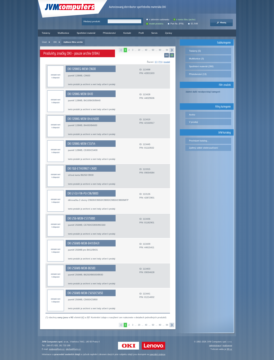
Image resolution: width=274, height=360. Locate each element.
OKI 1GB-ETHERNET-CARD (82, 168)
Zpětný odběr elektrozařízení (203, 148)
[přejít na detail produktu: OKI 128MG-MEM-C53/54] (55, 151)
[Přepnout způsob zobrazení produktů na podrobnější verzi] (172, 55)
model (167, 62)
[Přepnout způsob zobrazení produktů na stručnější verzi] (166, 55)
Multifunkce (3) (196, 58)
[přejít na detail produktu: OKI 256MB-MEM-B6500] (55, 275)
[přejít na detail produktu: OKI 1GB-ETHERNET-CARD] (55, 176)
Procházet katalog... (199, 140)
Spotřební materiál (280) (201, 66)
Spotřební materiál (86, 33)
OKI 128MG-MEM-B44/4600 (83, 118)
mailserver (227, 345)
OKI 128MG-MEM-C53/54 (81, 143)
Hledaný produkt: (92, 21)
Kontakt (127, 33)
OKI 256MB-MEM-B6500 (81, 268)
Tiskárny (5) (195, 51)
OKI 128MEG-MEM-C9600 (82, 68)
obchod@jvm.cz (73, 349)
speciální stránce (157, 354)
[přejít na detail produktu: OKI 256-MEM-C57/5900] (55, 225)
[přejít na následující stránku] (172, 50)
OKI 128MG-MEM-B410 (80, 93)
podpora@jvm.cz (57, 349)
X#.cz (229, 349)
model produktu (156, 23)
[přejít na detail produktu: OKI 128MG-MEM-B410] (55, 101)
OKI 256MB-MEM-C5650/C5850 (85, 293)
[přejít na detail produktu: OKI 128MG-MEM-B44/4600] (55, 126)
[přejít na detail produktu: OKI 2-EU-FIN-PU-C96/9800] (55, 201)
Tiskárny (46, 33)
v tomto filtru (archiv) (185, 19)
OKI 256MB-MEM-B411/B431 (83, 243)
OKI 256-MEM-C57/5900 (81, 218)
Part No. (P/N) (176, 23)
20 (139, 50)
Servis (154, 33)
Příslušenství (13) (198, 74)
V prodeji (193, 122)
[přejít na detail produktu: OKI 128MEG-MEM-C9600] (55, 76)
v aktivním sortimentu (159, 19)
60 (153, 50)
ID (156, 62)
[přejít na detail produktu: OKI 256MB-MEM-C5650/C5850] (55, 300)
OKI (55, 42)
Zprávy (168, 33)
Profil (141, 33)
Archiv (192, 114)
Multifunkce (63, 33)
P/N (160, 62)
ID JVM (194, 23)
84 (167, 50)
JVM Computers (63, 7)
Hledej (222, 22)
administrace (215, 345)
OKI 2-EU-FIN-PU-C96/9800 (83, 193)
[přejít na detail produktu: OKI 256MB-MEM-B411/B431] (55, 250)
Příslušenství (109, 33)
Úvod (44, 42)
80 (160, 50)
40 (146, 50)
